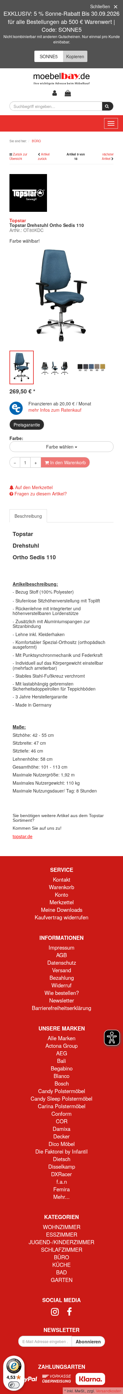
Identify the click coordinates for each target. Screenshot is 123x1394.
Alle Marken (61, 1038)
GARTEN (62, 1280)
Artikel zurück (44, 156)
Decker (61, 1136)
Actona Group (61, 1045)
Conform (61, 1113)
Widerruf (61, 985)
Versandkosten (108, 1390)
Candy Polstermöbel (61, 1091)
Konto (61, 894)
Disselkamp (61, 1166)
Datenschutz (61, 962)
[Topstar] (28, 192)
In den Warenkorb (67, 462)
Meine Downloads (61, 909)
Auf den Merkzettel (33, 487)
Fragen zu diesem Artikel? (40, 493)
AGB (61, 955)
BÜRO (61, 1257)
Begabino (62, 1068)
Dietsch (61, 1159)
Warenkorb (61, 887)
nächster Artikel (108, 156)
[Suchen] (108, 106)
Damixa (61, 1128)
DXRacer (61, 1174)
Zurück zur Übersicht (18, 156)
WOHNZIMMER (61, 1227)
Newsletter (61, 1000)
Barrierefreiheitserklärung (61, 1008)
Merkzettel (62, 902)
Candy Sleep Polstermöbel (61, 1098)
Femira (61, 1189)
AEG (61, 1053)
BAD (61, 1272)
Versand (61, 970)
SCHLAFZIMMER (61, 1249)
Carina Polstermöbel (61, 1106)
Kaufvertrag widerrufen (61, 917)
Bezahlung (62, 977)
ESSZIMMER (61, 1234)
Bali (61, 1060)
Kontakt (61, 879)
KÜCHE (61, 1264)
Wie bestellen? (61, 992)
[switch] (14, 1384)
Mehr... (61, 1196)
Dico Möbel (62, 1144)
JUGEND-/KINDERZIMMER (61, 1242)
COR (61, 1121)
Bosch (62, 1083)
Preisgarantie (27, 424)
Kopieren (75, 56)
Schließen (100, 6)
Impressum (61, 947)
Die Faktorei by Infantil (61, 1151)
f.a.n (61, 1181)
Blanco (61, 1076)
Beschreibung (28, 516)
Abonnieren (88, 1341)
